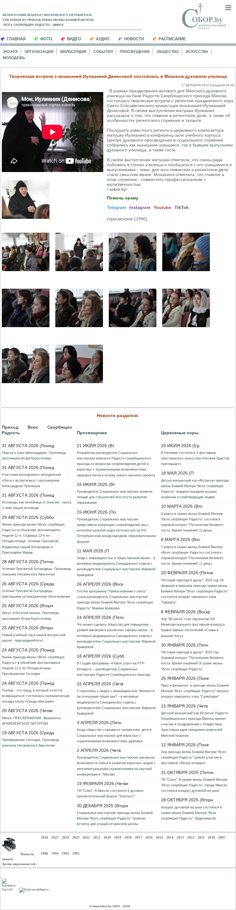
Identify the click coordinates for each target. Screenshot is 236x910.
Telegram (116, 207)
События (103, 52)
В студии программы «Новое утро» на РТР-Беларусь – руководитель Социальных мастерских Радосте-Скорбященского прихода (113, 668)
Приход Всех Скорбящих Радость (37, 430)
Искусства (197, 52)
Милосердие (73, 52)
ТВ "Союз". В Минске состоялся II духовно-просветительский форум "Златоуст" (110, 793)
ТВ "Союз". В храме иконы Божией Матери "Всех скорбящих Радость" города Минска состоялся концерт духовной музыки (194, 785)
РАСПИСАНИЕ (172, 39)
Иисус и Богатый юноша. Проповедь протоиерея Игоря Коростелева (30, 615)
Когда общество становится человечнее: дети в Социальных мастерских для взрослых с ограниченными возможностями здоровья (114, 735)
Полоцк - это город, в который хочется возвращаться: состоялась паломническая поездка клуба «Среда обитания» (35, 695)
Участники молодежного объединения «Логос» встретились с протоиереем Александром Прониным (31, 480)
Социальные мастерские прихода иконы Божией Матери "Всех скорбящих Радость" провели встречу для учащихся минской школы (115, 818)
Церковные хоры (180, 432)
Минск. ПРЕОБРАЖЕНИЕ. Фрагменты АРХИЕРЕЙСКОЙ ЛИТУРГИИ (31, 720)
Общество (168, 52)
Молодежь (14, 58)
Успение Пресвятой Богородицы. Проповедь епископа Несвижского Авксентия (36, 571)
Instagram (139, 207)
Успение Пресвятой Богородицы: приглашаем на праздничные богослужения (36, 593)
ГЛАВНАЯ (16, 39)
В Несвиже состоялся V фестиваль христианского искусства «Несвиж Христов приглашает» (195, 458)
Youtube (162, 207)
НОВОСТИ (134, 39)
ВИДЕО (74, 39)
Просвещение (135, 52)
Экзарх (10, 52)
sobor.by (117, 189)
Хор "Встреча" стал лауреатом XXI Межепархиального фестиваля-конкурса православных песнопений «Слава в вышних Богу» (193, 627)
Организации (39, 52)
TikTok (182, 207)
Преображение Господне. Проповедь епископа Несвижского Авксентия (30, 742)
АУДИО (102, 39)
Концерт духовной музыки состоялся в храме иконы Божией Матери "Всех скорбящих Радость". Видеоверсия (191, 812)
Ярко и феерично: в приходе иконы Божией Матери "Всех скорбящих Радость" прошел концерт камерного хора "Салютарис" (195, 691)
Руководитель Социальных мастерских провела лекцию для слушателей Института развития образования (114, 497)
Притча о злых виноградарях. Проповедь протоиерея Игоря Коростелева (34, 455)
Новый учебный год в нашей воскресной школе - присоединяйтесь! (33, 637)
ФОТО (46, 39)
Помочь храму (122, 197)
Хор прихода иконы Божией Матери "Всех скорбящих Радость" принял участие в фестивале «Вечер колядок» (193, 757)
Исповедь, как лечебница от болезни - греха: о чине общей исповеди (37, 505)
